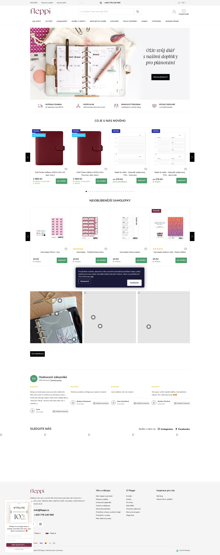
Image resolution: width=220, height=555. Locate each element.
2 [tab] (88, 191)
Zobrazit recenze (56, 380)
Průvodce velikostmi (133, 509)
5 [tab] (94, 191)
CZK (183, 3)
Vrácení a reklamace (103, 506)
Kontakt (129, 496)
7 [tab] (98, 191)
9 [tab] (102, 191)
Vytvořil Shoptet (184, 550)
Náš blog (160, 496)
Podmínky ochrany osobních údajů (108, 512)
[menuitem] (36, 21)
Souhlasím (134, 283)
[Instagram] (40, 524)
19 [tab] (123, 191)
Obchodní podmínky (103, 509)
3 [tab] (90, 191)
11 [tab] (106, 191)
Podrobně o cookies (103, 515)
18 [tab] (121, 191)
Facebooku (184, 429)
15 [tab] (115, 191)
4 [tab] (92, 191)
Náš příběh (33, 3)
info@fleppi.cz (41, 510)
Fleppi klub (130, 515)
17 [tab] (119, 191)
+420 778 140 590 (44, 514)
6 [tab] (96, 191)
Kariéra (128, 499)
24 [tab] (133, 191)
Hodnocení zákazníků (103, 502)
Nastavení (84, 281)
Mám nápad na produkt (104, 496)
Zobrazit (142, 180)
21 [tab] (127, 191)
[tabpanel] (50, 157)
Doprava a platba (47, 3)
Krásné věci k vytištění (164, 499)
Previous (28, 157)
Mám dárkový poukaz (103, 518)
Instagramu (167, 429)
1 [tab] (86, 191)
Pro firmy (129, 502)
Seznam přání (61, 3)
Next (192, 157)
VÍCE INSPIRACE (37, 354)
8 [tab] (100, 191)
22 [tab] (129, 191)
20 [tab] (125, 191)
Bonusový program (133, 512)
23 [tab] (131, 191)
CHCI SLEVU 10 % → (19, 545)
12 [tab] (109, 191)
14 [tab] (113, 191)
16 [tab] (117, 191)
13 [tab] (111, 191)
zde (92, 276)
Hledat (138, 11)
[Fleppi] (37, 491)
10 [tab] (104, 191)
